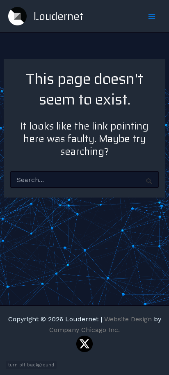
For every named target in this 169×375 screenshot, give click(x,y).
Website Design (128, 319)
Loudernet (58, 16)
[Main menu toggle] (152, 16)
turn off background (31, 365)
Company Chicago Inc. (84, 330)
